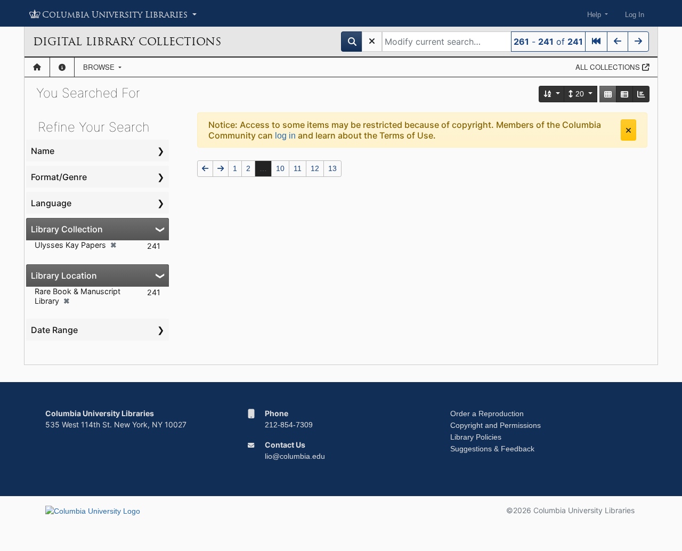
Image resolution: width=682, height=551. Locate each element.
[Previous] (617, 41)
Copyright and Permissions (495, 425)
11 (298, 168)
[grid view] (607, 94)
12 (315, 168)
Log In (634, 15)
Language (51, 203)
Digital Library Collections (127, 41)
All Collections (608, 67)
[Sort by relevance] (552, 94)
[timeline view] (640, 94)
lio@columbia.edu (295, 456)
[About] (62, 67)
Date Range (54, 330)
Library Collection (67, 229)
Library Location (64, 275)
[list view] (624, 94)
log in (285, 135)
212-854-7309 (289, 424)
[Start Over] (372, 41)
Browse (100, 67)
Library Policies (475, 437)
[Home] (37, 67)
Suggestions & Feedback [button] (492, 448)
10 (280, 168)
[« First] (596, 41)
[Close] (628, 130)
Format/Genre (59, 177)
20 (579, 94)
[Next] (638, 41)
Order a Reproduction (487, 413)
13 (332, 168)
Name (42, 150)
